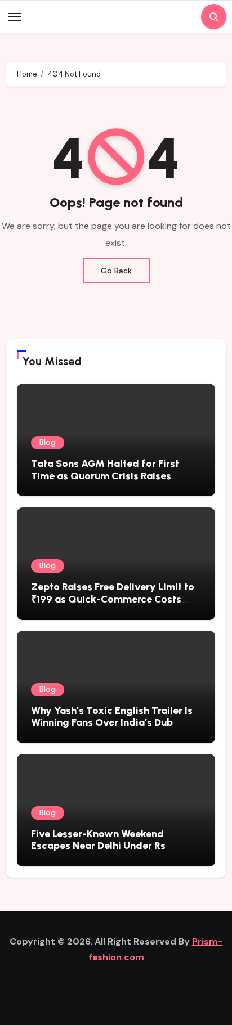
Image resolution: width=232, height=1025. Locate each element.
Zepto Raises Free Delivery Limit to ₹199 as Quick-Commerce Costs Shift (112, 599)
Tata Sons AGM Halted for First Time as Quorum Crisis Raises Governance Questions (105, 475)
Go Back (116, 271)
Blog (47, 442)
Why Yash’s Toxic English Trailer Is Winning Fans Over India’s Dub (112, 716)
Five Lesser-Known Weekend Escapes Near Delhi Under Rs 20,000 (98, 846)
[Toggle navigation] (15, 17)
